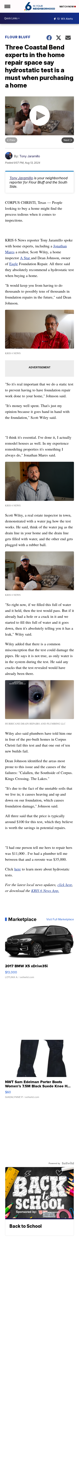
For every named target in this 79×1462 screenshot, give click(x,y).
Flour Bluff (18, 37)
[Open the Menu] (7, 6)
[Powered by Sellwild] (68, 1163)
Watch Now (66, 6)
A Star (25, 257)
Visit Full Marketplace (60, 919)
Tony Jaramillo (29, 156)
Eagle (13, 263)
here (17, 868)
